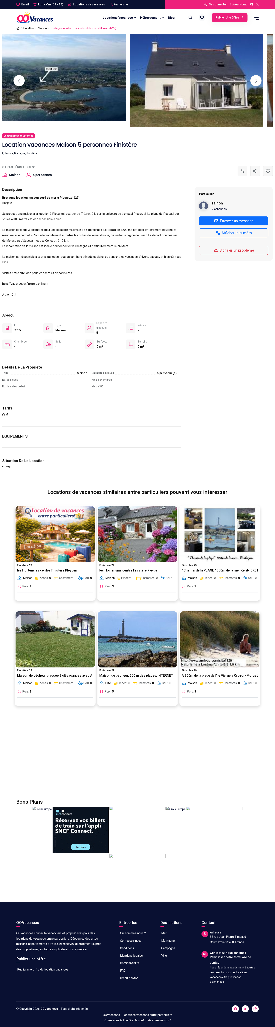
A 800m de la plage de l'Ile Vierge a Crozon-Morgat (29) (223, 675)
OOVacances (49, 1009)
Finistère (28, 28)
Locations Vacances (118, 17)
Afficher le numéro (236, 232)
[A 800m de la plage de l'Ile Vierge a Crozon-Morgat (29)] (219, 639)
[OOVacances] (35, 17)
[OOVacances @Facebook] (251, 4)
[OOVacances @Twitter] (257, 4)
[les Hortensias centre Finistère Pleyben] (55, 534)
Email (25, 4)
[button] (202, 17)
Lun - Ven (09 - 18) (50, 4)
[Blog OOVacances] (255, 1008)
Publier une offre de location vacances (42, 969)
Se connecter (217, 4)
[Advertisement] (128, 754)
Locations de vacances (88, 4)
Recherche (121, 4)
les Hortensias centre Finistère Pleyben (47, 570)
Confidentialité (129, 963)
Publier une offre (228, 17)
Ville (164, 955)
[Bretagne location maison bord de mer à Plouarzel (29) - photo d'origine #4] (69, 80)
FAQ (122, 970)
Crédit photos (128, 978)
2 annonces (219, 209)
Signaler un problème (236, 250)
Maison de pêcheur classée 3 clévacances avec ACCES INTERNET (67, 675)
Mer (163, 933)
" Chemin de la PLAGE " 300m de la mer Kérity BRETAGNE (224, 570)
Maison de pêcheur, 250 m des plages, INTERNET (136, 675)
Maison (42, 28)
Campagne (168, 948)
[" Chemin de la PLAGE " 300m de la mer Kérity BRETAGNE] (219, 534)
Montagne (168, 940)
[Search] (189, 17)
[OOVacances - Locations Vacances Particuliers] (17, 28)
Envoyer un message (236, 220)
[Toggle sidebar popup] (256, 18)
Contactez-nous (130, 940)
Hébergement (150, 17)
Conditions (126, 948)
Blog (171, 17)
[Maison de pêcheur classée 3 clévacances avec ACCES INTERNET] (55, 639)
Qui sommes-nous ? (132, 933)
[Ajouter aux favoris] (268, 171)
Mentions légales (131, 955)
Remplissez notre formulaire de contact (230, 959)
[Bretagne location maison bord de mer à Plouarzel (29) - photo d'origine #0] (206, 80)
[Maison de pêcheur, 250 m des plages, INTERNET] (137, 639)
